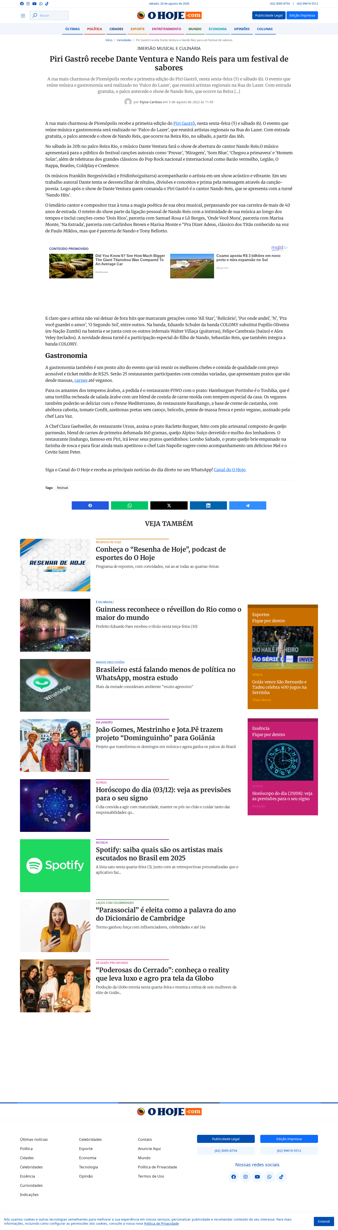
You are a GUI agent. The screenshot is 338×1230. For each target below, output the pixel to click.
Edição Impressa (289, 1139)
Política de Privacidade (161, 1223)
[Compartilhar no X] (169, 505)
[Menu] (24, 15)
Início (109, 40)
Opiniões (242, 29)
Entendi (324, 1221)
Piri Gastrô (184, 123)
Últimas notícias (34, 1139)
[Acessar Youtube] (34, 3)
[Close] (333, 1217)
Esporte (138, 29)
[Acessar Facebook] (22, 3)
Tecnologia (88, 1167)
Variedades (124, 40)
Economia (218, 29)
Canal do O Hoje (229, 469)
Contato (145, 1139)
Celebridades (31, 1167)
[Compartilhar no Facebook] (90, 505)
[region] (169, 1221)
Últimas (72, 29)
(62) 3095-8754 (280, 3)
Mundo (195, 29)
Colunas (265, 29)
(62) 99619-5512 (307, 3)
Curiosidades (31, 1185)
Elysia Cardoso (151, 102)
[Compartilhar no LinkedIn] (208, 505)
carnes (81, 380)
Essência (27, 1176)
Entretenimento (166, 29)
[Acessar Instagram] (28, 3)
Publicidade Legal (226, 1139)
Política (94, 29)
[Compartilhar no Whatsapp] (129, 505)
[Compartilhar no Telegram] (247, 505)
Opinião (86, 1176)
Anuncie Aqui (149, 1148)
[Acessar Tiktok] (47, 3)
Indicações (29, 1194)
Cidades (116, 29)
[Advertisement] (282, 567)
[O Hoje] (169, 15)
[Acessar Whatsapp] (41, 3)
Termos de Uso (151, 1176)
